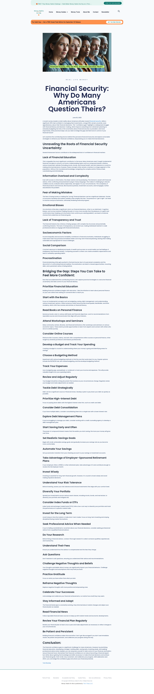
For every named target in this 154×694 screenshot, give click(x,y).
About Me (86, 12)
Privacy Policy (108, 678)
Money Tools (75, 12)
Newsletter (105, 12)
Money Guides (61, 12)
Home (51, 12)
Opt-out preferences (95, 678)
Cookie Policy (82, 678)
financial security (95, 121)
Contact (95, 12)
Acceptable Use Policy (68, 678)
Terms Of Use (46, 678)
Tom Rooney (47, 663)
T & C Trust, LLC (87, 683)
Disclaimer (56, 678)
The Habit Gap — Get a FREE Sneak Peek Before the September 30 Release (56, 22)
